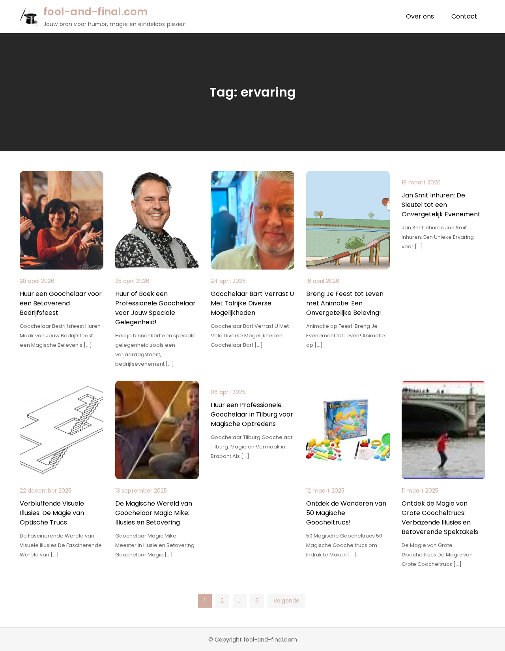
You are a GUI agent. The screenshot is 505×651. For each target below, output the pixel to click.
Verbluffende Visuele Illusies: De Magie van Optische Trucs (52, 513)
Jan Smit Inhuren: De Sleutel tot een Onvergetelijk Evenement (441, 205)
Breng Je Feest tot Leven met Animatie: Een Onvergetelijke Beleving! (344, 303)
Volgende (286, 600)
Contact (464, 16)
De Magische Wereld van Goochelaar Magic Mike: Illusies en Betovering (153, 513)
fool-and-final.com (95, 12)
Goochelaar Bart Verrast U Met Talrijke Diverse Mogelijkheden (252, 303)
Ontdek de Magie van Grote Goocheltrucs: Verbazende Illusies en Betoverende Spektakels (440, 517)
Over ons (420, 16)
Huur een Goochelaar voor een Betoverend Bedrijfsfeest (61, 303)
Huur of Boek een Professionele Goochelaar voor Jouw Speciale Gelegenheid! (155, 308)
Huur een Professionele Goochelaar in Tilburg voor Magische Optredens (252, 414)
